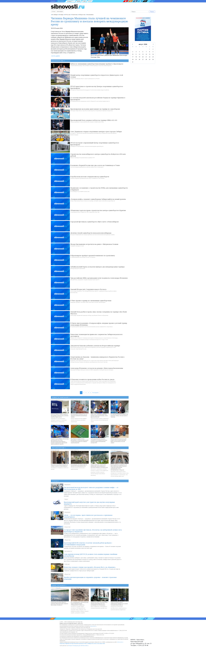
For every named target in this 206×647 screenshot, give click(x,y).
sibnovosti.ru (93, 626)
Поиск (152, 12)
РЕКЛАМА (150, 618)
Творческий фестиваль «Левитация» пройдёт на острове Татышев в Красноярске (119, 604)
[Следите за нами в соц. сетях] (125, 1)
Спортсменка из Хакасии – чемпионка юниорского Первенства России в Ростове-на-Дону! (97, 358)
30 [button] (153, 59)
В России (67, 14)
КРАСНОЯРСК (61, 1)
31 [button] (132, 62)
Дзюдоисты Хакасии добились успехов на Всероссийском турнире (95, 346)
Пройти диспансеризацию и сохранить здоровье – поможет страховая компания (90, 578)
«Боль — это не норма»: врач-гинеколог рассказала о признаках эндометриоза (88, 516)
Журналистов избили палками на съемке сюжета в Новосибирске (59, 465)
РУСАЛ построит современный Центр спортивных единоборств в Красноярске (94, 144)
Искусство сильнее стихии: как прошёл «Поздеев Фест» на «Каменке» (90, 567)
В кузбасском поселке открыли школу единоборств (89, 177)
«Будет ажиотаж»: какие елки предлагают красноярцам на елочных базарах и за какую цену (99, 466)
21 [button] (146, 57)
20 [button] (142, 57)
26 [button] (139, 59)
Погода (69, 1)
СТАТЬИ (55, 481)
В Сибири (55, 14)
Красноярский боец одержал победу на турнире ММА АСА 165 (93, 120)
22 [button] (149, 57)
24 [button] (132, 59)
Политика (74, 14)
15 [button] (149, 54)
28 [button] (146, 59)
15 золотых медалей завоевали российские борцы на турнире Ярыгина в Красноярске (97, 98)
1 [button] (149, 49)
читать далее (55, 56)
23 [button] (153, 57)
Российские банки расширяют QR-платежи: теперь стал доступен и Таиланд (119, 416)
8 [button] (149, 51)
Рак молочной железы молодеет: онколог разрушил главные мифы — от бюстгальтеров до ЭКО (91, 488)
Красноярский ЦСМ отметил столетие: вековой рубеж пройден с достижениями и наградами (88, 544)
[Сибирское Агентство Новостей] (67, 6)
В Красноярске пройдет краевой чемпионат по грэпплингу (92, 255)
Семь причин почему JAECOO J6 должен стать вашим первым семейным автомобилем (90, 555)
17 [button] (132, 57)
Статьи (53, 11)
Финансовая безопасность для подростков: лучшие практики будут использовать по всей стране (118, 440)
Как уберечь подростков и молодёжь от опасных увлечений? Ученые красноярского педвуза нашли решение (80, 440)
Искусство (67, 527)
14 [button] (146, 54)
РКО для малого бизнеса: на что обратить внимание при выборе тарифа (79, 416)
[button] (132, 44)
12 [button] (139, 54)
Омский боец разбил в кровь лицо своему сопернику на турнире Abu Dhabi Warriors (98, 313)
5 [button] (139, 51)
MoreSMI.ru (85, 645)
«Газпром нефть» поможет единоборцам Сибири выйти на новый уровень (98, 199)
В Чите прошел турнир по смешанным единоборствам (90, 301)
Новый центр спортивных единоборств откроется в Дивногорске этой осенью (96, 76)
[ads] (143, 29)
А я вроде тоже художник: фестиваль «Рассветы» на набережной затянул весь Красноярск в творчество (93, 531)
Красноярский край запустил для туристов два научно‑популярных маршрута (89, 503)
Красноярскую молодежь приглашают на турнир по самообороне (95, 109)
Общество (82, 14)
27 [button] (142, 59)
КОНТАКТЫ (138, 618)
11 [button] (136, 54)
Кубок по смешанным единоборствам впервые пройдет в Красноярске (96, 64)
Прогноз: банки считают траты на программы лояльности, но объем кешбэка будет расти (59, 416)
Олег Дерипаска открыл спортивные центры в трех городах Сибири (96, 131)
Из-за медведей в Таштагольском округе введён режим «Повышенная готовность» (79, 604)
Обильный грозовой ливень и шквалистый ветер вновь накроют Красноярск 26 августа (59, 604)
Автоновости (68, 551)
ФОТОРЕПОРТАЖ (59, 448)
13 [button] (142, 54)
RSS (52, 618)
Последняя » (95, 392)
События (66, 564)
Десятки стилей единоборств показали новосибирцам (90, 233)
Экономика (90, 14)
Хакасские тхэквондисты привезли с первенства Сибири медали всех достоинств (96, 335)
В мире (61, 14)
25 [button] (136, 59)
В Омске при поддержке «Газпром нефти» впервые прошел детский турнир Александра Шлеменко (98, 324)
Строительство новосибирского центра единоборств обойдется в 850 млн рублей (98, 155)
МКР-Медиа (60, 11)
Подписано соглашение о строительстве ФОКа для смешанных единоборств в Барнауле (99, 189)
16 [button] (153, 54)
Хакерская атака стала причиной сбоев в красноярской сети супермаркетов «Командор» (99, 604)
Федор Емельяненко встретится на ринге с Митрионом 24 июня (94, 244)
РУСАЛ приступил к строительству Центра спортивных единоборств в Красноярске (96, 87)
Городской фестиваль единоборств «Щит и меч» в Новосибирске (94, 222)
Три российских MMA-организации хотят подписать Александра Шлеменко (99, 278)
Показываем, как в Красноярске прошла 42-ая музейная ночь (79, 465)
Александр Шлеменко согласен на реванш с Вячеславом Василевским (96, 368)
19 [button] (139, 57)
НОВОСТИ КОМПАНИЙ (61, 397)
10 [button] (132, 54)
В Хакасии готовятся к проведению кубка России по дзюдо (92, 379)
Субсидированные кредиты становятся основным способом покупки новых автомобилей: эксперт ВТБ (99, 440)
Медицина (67, 484)
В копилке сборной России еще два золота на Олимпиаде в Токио (95, 165)
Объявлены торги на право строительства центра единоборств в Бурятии (98, 210)
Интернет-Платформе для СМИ (75, 645)
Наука (66, 499)
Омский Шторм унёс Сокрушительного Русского (88, 289)
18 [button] (136, 57)
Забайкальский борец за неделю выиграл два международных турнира (97, 267)
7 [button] (146, 51)
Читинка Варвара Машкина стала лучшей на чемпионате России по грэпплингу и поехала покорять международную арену (89, 21)
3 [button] (132, 51)
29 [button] (149, 59)
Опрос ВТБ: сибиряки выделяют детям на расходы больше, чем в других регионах (99, 416)
